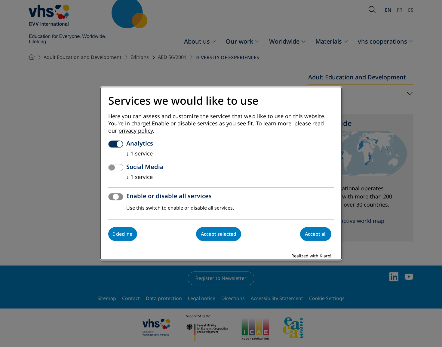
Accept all (316, 234)
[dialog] (221, 173)
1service (139, 154)
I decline (122, 234)
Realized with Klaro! (311, 256)
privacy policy (135, 131)
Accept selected (218, 234)
